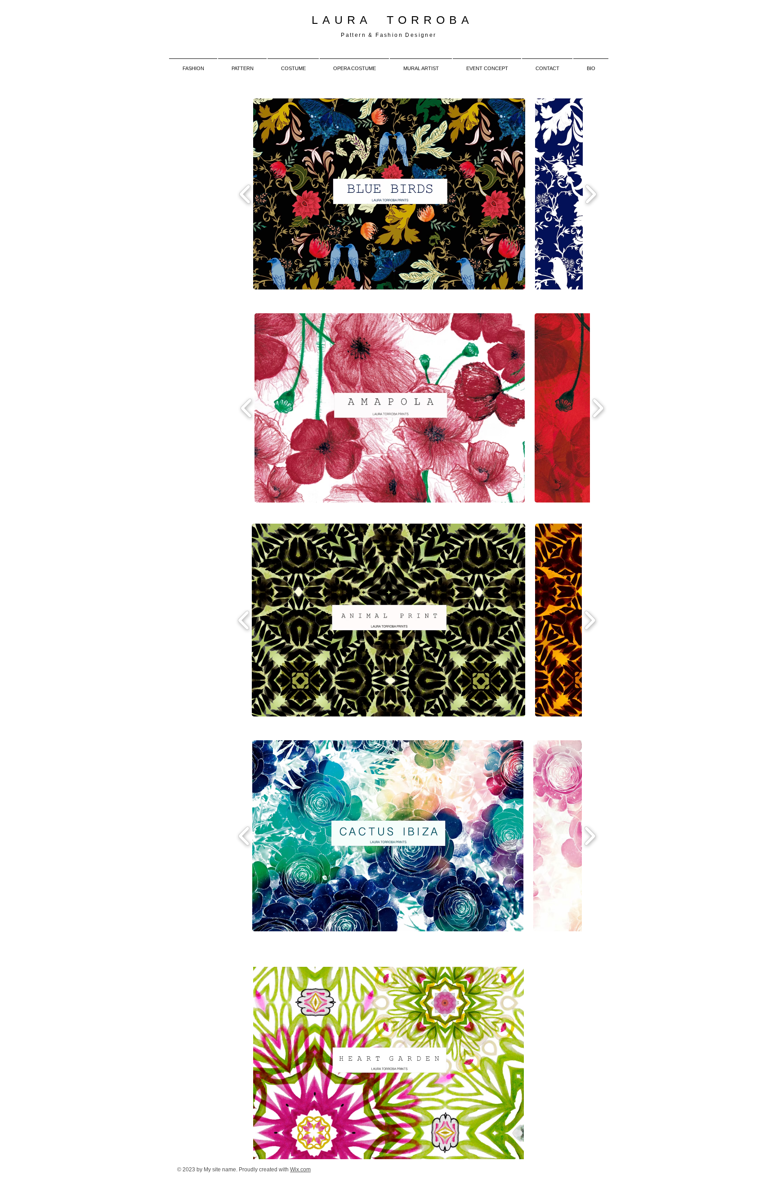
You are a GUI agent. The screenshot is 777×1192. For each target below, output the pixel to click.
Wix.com (300, 1169)
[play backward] (245, 194)
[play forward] (591, 194)
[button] (389, 193)
